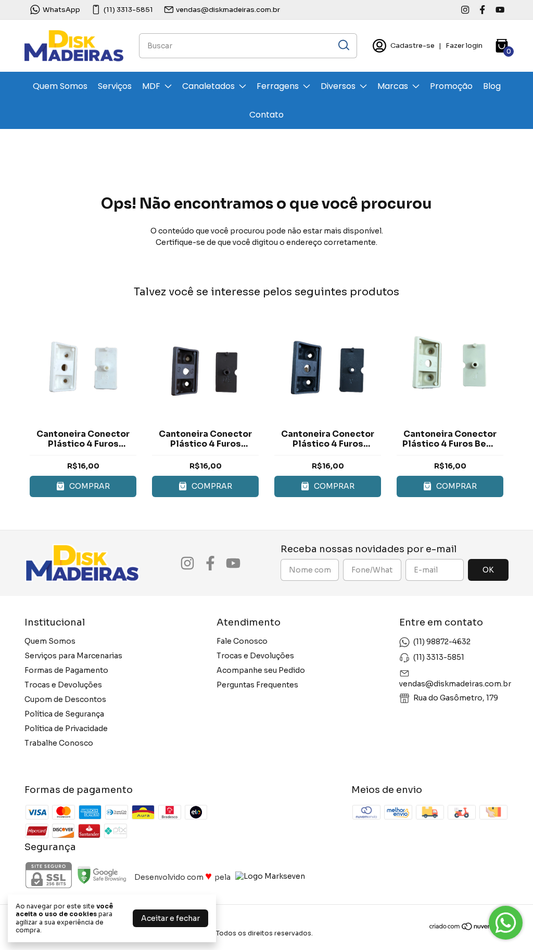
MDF (151, 86)
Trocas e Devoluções (63, 684)
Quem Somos (60, 86)
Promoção (451, 86)
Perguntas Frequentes (257, 684)
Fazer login (464, 45)
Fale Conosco (242, 641)
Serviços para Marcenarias (73, 655)
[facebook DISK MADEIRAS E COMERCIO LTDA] (482, 9)
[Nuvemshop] (469, 928)
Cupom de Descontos (65, 699)
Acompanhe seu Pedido (261, 670)
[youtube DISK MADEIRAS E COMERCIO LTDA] (500, 9)
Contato (266, 115)
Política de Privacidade (66, 728)
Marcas (392, 86)
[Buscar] (343, 45)
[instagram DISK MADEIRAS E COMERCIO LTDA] (465, 9)
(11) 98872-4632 (442, 641)
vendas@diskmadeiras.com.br (228, 9)
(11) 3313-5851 (128, 9)
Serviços (115, 86)
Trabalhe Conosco (58, 743)
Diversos (338, 86)
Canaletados (208, 86)
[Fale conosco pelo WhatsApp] (506, 923)
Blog (492, 86)
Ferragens (278, 86)
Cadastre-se (412, 45)
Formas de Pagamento (66, 670)
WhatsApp (61, 9)
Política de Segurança (64, 714)
